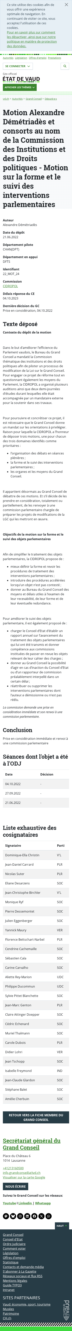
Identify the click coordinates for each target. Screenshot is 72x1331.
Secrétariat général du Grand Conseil (31, 1144)
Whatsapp (43, 1203)
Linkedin (25, 1203)
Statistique (10, 1262)
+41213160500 (13, 1168)
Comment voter (14, 1248)
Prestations (54, 58)
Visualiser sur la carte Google (24, 1177)
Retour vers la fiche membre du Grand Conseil (36, 1117)
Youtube (9, 1203)
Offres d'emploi (37, 58)
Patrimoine (11, 1313)
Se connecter (15, 66)
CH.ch (7, 1318)
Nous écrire (15, 1186)
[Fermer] (66, 4)
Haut (60, 1225)
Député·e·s (51, 98)
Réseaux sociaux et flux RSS (22, 1276)
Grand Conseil (34, 98)
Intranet (9, 1290)
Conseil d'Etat (13, 1239)
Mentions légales (15, 1281)
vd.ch (6, 98)
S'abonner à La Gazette (19, 1271)
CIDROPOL (10, 286)
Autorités (8, 58)
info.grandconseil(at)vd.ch (22, 1173)
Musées (8, 1309)
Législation (21, 58)
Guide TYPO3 (12, 1285)
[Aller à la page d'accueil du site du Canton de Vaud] (36, 77)
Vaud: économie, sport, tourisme (26, 1304)
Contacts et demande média (23, 1267)
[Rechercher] (65, 66)
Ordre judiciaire (14, 1244)
